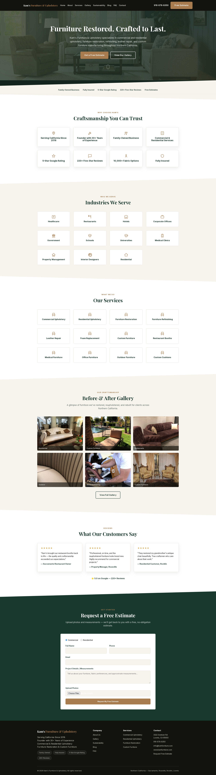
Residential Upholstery (132, 739)
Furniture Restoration (131, 743)
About (70, 5)
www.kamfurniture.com (163, 750)
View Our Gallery (123, 55)
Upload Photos (72, 688)
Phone (112, 646)
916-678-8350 (161, 5)
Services (78, 5)
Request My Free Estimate (108, 701)
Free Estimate (181, 5)
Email (68, 657)
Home (62, 5)
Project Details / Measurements (79, 669)
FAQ (115, 5)
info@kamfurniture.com (163, 746)
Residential (88, 640)
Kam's (41, 5)
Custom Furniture (130, 747)
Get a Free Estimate (94, 55)
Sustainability (99, 5)
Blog (109, 5)
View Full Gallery (108, 495)
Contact (122, 5)
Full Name (70, 646)
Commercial (73, 640)
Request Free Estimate (163, 754)
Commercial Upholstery (132, 735)
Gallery (88, 5)
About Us (96, 735)
